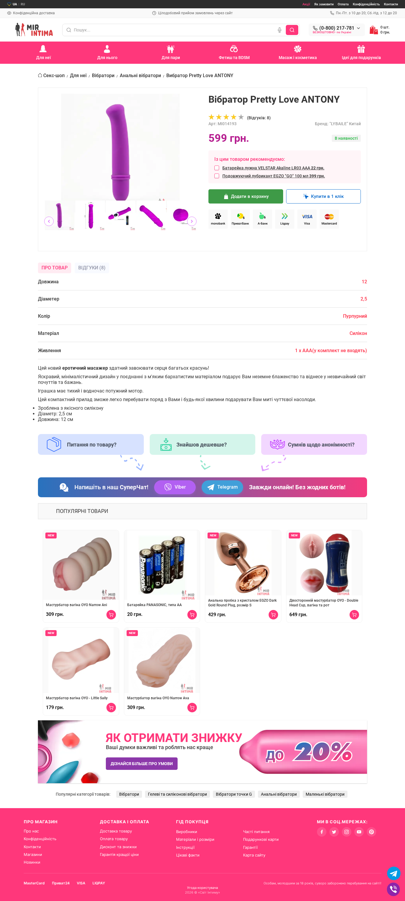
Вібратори (103, 75)
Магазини (33, 854)
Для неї (78, 75)
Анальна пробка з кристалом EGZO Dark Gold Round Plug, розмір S (242, 602)
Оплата (343, 4)
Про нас (31, 831)
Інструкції (185, 847)
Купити (111, 614)
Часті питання (256, 831)
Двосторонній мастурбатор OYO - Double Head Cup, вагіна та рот (323, 602)
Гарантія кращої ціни (119, 854)
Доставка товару (116, 831)
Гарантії (250, 847)
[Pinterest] (371, 832)
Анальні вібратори (140, 75)
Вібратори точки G (234, 794)
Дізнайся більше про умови (142, 763)
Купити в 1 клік (327, 196)
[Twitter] (334, 832)
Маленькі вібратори (325, 794)
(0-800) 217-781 (336, 28)
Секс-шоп (54, 75)
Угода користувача (202, 888)
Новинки (32, 862)
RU (23, 4)
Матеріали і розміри (195, 839)
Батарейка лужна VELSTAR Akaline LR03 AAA (273, 168)
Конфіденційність (366, 4)
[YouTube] (359, 832)
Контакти (391, 4)
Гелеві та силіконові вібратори (177, 794)
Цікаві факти (188, 855)
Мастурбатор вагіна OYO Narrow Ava (158, 698)
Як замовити (324, 4)
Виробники (186, 831)
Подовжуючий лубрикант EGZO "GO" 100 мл (273, 176)
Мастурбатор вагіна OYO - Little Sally (77, 698)
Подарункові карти (261, 839)
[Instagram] (346, 832)
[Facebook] (321, 832)
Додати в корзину (250, 196)
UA (15, 4)
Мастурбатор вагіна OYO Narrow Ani (76, 605)
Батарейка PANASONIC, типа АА (154, 605)
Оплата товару (114, 838)
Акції (306, 4)
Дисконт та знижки (118, 846)
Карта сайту (254, 855)
